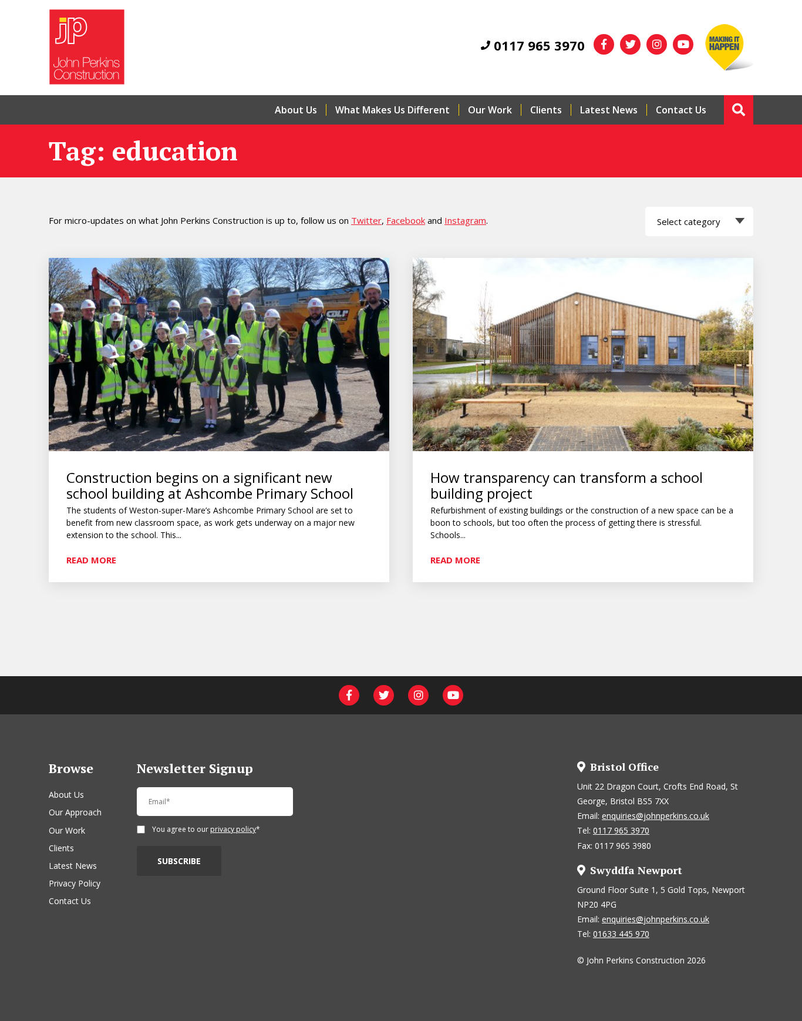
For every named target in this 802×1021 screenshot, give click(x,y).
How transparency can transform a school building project (566, 485)
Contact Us (681, 110)
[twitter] (630, 44)
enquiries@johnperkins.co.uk (655, 815)
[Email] (215, 806)
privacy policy (233, 829)
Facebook (405, 220)
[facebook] (604, 44)
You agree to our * (206, 830)
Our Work (490, 110)
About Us (296, 110)
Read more (91, 559)
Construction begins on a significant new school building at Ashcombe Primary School (209, 485)
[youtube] (683, 44)
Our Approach (75, 812)
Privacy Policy (74, 883)
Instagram (465, 220)
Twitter (366, 220)
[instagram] (656, 44)
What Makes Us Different (392, 110)
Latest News (609, 110)
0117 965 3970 (537, 45)
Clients (546, 110)
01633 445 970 (621, 933)
